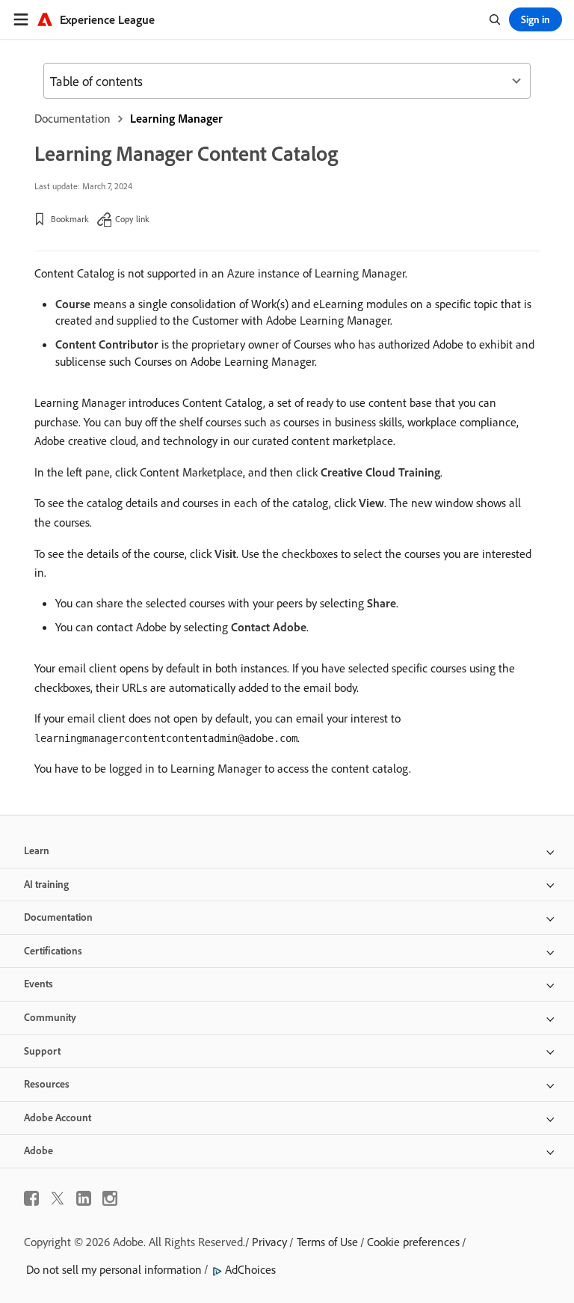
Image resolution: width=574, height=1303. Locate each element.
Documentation (72, 118)
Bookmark (70, 218)
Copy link (132, 218)
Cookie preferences (413, 1241)
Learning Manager (176, 118)
